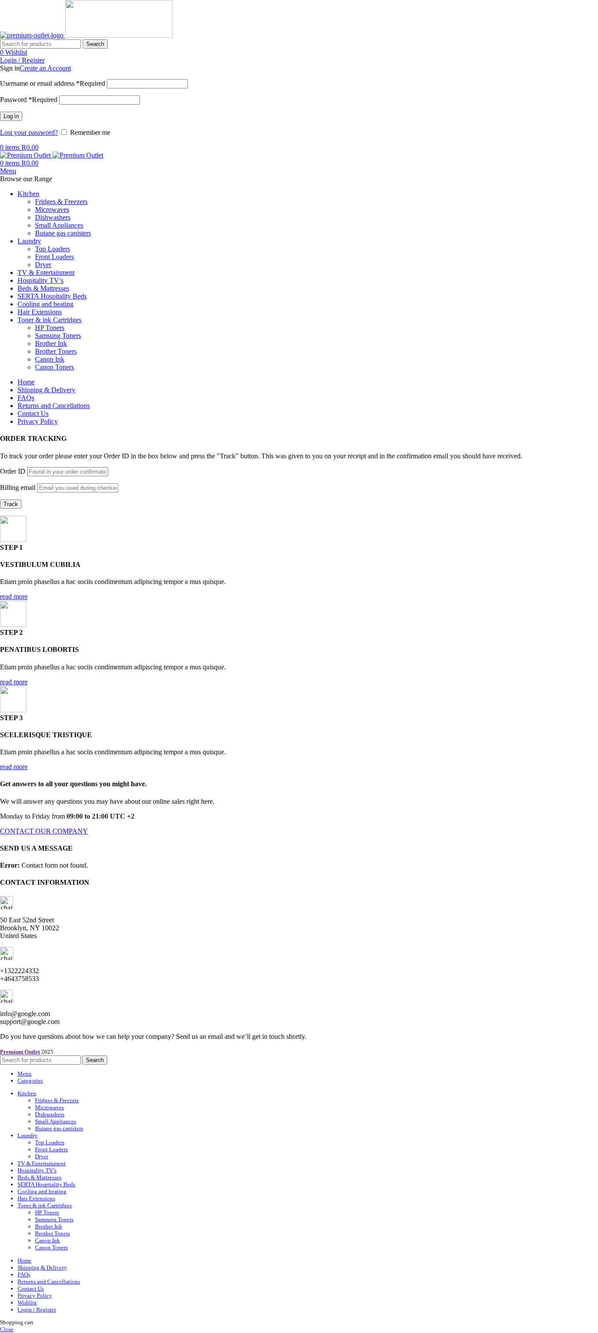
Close (7, 1329)
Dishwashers (52, 217)
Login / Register (37, 1309)
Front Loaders (54, 256)
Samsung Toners (58, 335)
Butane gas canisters (63, 233)
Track (11, 504)
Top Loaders (52, 249)
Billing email (17, 487)
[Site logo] (32, 35)
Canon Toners (54, 367)
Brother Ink (51, 343)
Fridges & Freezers (61, 201)
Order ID (12, 471)
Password (28, 99)
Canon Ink (49, 359)
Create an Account (45, 68)
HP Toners (49, 327)
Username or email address (52, 83)
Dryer (43, 264)
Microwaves (52, 209)
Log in (11, 116)
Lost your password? (29, 132)
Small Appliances (59, 225)
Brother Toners (56, 351)
